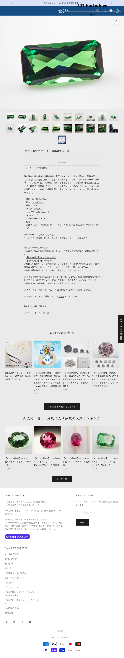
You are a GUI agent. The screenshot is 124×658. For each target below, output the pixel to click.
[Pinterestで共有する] (44, 312)
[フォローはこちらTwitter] (14, 622)
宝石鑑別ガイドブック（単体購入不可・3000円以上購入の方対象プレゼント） (18, 376)
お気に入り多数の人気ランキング (74, 418)
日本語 (61, 631)
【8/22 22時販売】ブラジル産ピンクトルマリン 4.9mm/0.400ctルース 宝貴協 (47, 461)
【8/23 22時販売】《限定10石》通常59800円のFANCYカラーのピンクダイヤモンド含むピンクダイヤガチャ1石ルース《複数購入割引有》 (105, 379)
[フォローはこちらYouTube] (29, 622)
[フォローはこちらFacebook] (6, 622)
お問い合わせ (11, 558)
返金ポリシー (11, 568)
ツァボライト (38, 202)
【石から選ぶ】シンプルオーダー (41, 257)
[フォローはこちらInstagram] (22, 622)
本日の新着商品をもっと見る (62, 407)
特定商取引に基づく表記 (15, 573)
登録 (82, 522)
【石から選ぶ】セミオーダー (39, 260)
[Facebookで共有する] (35, 312)
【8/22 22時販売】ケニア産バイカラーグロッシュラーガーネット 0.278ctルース (105, 461)
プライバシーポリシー (14, 577)
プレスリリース (12, 587)
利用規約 (9, 563)
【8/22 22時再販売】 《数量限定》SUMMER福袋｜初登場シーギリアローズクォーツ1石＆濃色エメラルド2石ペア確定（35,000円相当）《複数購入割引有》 (47, 381)
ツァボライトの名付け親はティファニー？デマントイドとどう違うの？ (55, 238)
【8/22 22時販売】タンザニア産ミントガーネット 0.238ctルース (18, 461)
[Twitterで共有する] (39, 312)
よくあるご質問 (12, 554)
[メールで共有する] (48, 312)
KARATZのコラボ (12, 608)
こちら (73, 290)
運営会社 (9, 582)
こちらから (59, 267)
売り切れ (62, 162)
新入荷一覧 (32, 418)
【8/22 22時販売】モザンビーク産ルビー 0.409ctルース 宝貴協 (76, 461)
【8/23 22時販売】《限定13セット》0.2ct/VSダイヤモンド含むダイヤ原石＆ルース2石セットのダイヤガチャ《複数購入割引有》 (76, 379)
